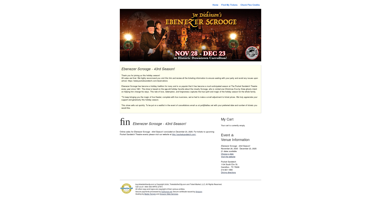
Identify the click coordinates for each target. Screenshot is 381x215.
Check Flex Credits (250, 4)
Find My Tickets (229, 4)
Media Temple (150, 194)
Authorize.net (166, 191)
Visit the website (228, 156)
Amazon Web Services (169, 194)
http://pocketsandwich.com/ (184, 134)
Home (215, 4)
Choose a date (227, 153)
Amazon (199, 191)
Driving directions (228, 172)
